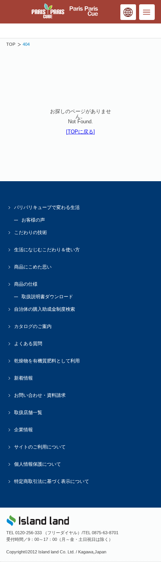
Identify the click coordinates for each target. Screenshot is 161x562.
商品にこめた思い (33, 267)
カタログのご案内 (33, 326)
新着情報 (23, 378)
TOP (10, 44)
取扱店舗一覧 (28, 412)
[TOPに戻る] (80, 132)
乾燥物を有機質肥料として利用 (47, 360)
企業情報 (23, 429)
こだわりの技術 (30, 232)
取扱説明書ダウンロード (47, 296)
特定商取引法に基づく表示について (51, 481)
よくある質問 (28, 343)
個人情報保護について (37, 464)
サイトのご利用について (40, 447)
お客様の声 (33, 220)
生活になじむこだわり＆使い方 (47, 249)
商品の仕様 (26, 284)
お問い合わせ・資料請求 (40, 395)
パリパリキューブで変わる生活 (47, 207)
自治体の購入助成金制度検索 (44, 309)
